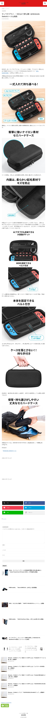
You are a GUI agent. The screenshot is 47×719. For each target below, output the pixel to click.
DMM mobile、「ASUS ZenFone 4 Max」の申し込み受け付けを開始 (26, 619)
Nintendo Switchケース (9, 450)
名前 (3, 544)
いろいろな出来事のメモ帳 (23, 713)
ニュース (4, 518)
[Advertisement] (12, 468)
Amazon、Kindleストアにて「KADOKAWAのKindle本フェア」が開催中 (26, 692)
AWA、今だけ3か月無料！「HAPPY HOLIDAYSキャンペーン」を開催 (26, 603)
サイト (3, 555)
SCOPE (23, 4)
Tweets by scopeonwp (6, 702)
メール (4, 550)
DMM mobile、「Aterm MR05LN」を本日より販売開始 (23, 587)
